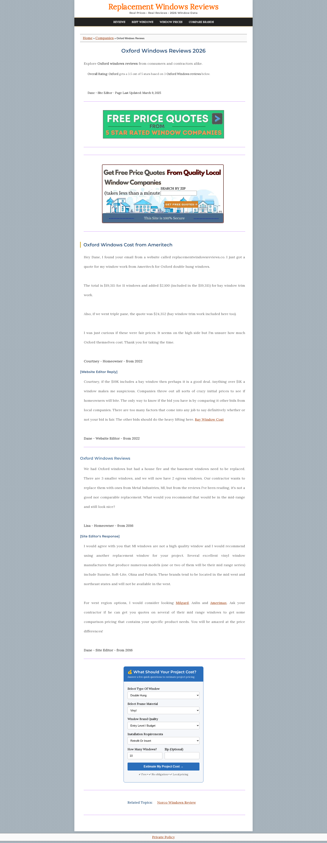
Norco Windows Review (176, 802)
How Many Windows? (142, 749)
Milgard (182, 603)
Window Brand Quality (143, 719)
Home (88, 38)
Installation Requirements (145, 734)
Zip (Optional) (174, 749)
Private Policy (163, 837)
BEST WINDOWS (142, 22)
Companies (104, 38)
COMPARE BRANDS (201, 22)
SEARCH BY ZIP (173, 188)
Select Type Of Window (144, 688)
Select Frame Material (143, 704)
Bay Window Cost (209, 419)
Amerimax (218, 603)
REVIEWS (119, 22)
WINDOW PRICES (171, 22)
